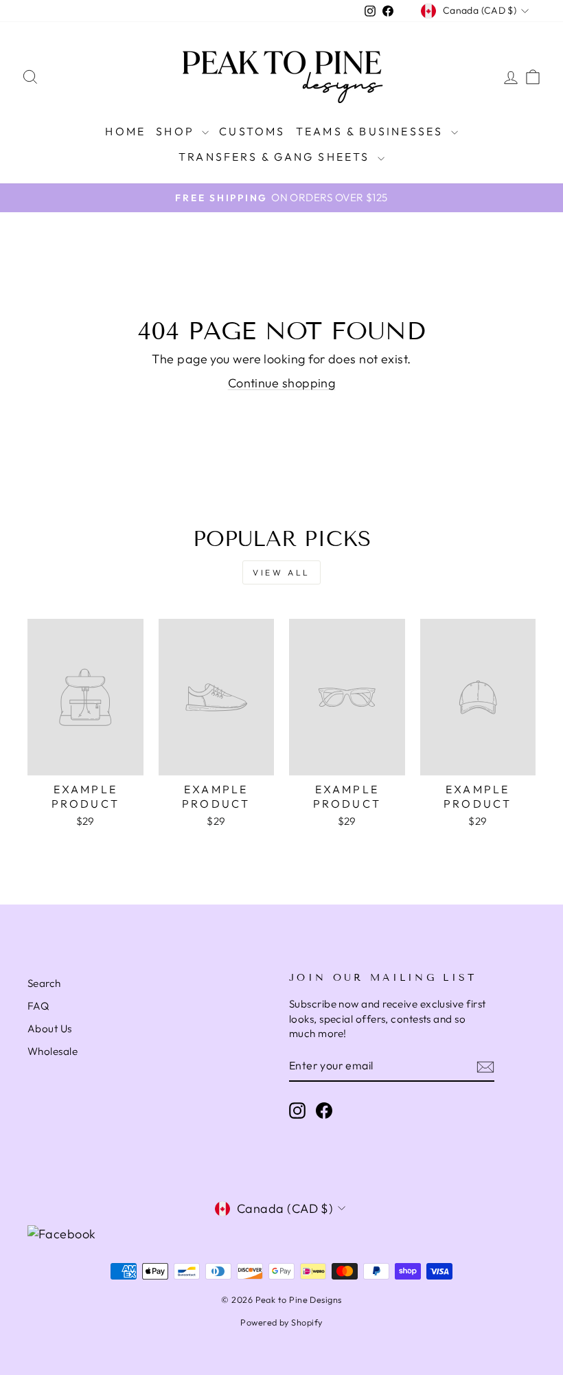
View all (281, 572)
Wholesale (52, 1051)
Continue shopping (282, 383)
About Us (49, 1028)
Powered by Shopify (281, 1322)
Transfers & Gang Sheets (276, 156)
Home (125, 131)
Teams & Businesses (372, 131)
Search (44, 983)
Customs (252, 131)
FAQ (38, 1005)
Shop (177, 131)
